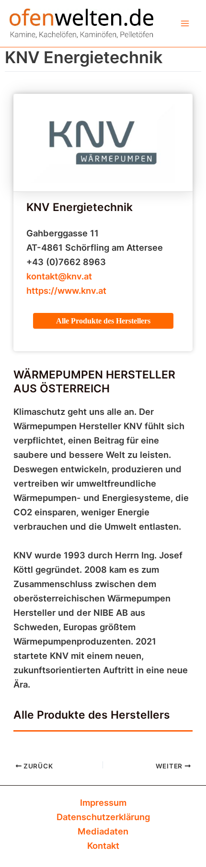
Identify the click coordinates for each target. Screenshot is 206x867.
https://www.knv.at (66, 290)
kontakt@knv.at (59, 276)
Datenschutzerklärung (103, 816)
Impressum (103, 802)
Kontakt (103, 845)
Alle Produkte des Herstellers (103, 321)
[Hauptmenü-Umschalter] (185, 23)
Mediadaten (103, 831)
